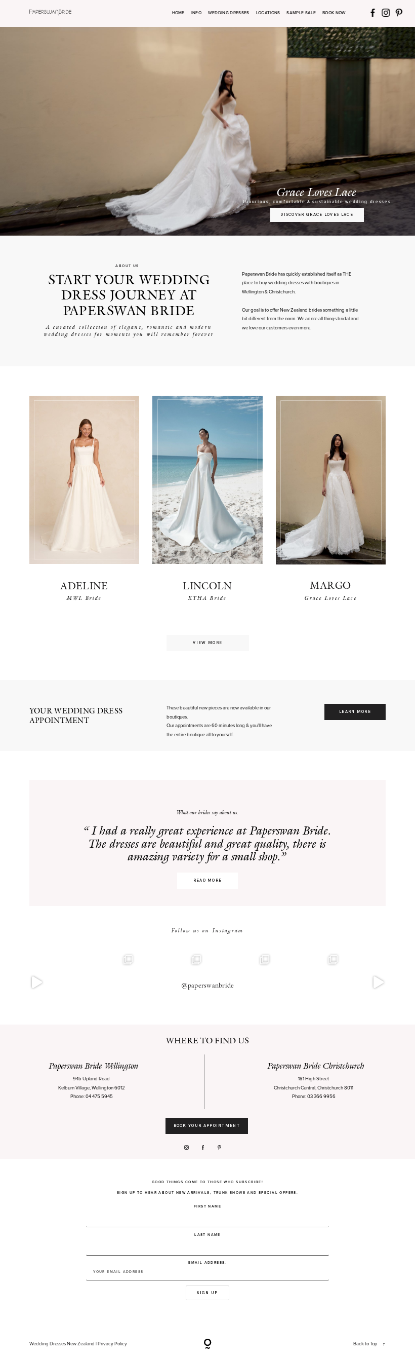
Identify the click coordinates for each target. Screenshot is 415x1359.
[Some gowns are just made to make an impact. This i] (378, 982)
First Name (207, 1206)
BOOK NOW (334, 13)
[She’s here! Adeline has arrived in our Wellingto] (310, 982)
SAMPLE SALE (301, 13)
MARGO (330, 585)
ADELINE (84, 586)
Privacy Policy (112, 1343)
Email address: (207, 1262)
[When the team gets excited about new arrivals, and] (105, 982)
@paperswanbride (207, 985)
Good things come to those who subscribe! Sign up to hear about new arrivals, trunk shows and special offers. (207, 1187)
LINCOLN (207, 586)
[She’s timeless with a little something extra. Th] (36, 982)
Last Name (207, 1234)
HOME (178, 13)
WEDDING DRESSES (229, 13)
